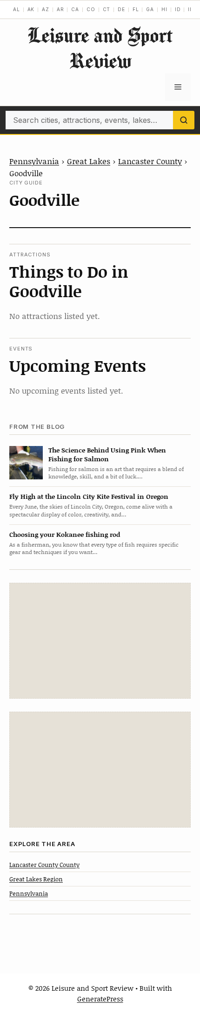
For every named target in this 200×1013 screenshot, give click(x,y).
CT (107, 9)
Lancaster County (150, 160)
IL (190, 9)
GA (150, 9)
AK (31, 9)
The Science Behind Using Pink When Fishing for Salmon (107, 454)
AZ (45, 9)
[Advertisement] (100, 641)
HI (164, 9)
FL (136, 9)
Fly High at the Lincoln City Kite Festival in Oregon (88, 496)
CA (75, 9)
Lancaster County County (44, 864)
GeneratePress (100, 999)
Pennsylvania (34, 160)
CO (91, 9)
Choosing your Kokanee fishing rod (64, 534)
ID (178, 9)
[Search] (183, 120)
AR (60, 9)
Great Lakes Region (36, 879)
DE (121, 9)
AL (16, 9)
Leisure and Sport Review (100, 47)
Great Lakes (88, 160)
